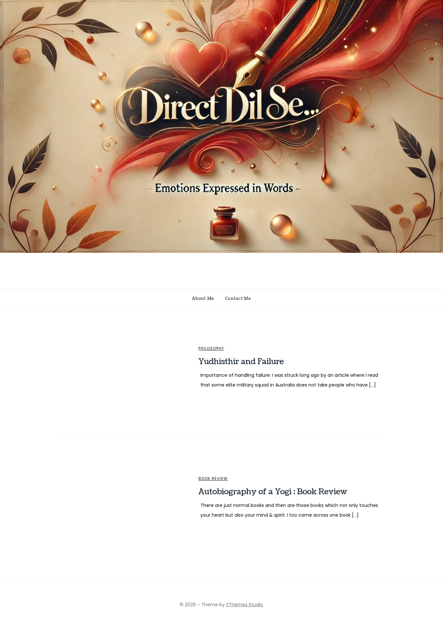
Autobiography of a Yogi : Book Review (272, 491)
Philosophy (211, 348)
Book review (213, 478)
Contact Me (238, 298)
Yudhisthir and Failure (241, 361)
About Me (203, 298)
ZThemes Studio (244, 604)
